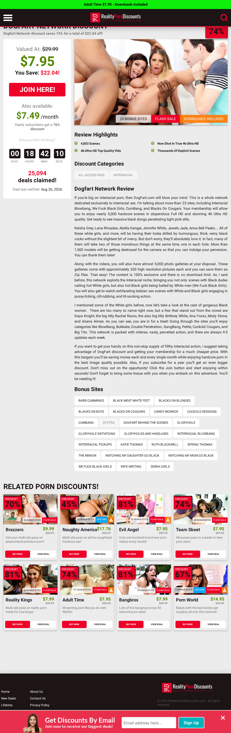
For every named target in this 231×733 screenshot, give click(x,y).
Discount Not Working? (37, 140)
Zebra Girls (160, 466)
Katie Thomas (132, 444)
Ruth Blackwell (165, 444)
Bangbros (128, 600)
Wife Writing (131, 466)
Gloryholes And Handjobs (146, 433)
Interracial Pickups (95, 444)
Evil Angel (129, 529)
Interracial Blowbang (196, 433)
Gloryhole (186, 422)
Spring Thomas (199, 444)
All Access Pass (91, 175)
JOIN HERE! (37, 89)
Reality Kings (19, 600)
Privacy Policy (39, 705)
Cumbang (86, 422)
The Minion (87, 455)
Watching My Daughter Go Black (132, 455)
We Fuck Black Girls (95, 466)
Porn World (187, 600)
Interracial (123, 175)
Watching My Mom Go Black (191, 455)
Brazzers (14, 529)
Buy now (18, 554)
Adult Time (73, 600)
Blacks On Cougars (129, 411)
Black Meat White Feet (131, 400)
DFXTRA (109, 422)
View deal (43, 554)
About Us (36, 691)
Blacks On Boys (91, 411)
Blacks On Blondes (174, 400)
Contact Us (38, 698)
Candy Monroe (166, 411)
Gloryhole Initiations (97, 433)
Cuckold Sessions (202, 411)
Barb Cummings (91, 400)
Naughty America (79, 529)
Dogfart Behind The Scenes (146, 422)
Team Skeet (188, 529)
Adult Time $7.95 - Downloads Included (116, 4)
